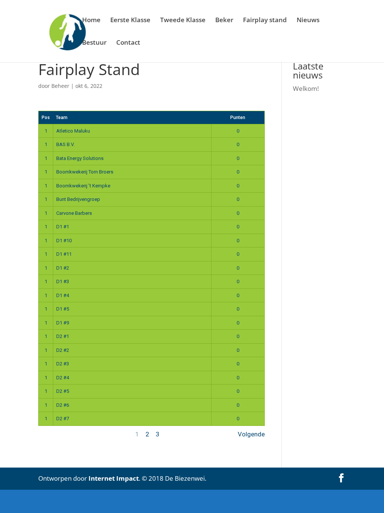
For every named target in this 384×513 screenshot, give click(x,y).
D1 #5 (62, 309)
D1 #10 (64, 240)
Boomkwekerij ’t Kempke (83, 186)
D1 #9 (62, 323)
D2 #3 (62, 364)
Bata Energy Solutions (80, 158)
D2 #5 (62, 391)
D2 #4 (62, 377)
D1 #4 (62, 295)
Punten (237, 117)
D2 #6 (62, 405)
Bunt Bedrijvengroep (78, 199)
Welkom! (306, 88)
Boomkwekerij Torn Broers (84, 172)
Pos (46, 117)
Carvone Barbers (74, 213)
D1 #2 (62, 268)
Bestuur (94, 43)
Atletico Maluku (73, 131)
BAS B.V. (65, 144)
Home (91, 20)
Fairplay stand (265, 20)
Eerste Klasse (130, 20)
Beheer (60, 85)
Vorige (47, 434)
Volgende (251, 434)
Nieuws (308, 20)
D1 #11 (64, 254)
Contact (128, 43)
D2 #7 (62, 418)
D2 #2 (62, 350)
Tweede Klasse (183, 20)
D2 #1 (62, 336)
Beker (224, 20)
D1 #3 (62, 281)
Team (62, 117)
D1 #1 (62, 226)
